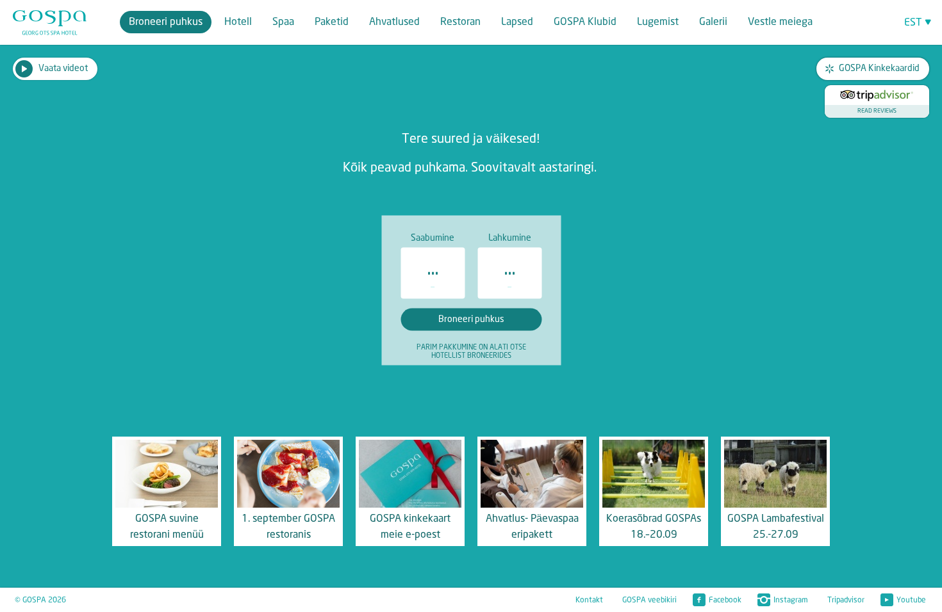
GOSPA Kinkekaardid (879, 68)
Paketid (332, 22)
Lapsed (517, 22)
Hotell (238, 22)
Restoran (460, 22)
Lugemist (658, 22)
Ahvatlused (394, 22)
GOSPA (50, 22)
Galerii (713, 22)
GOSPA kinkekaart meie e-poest (410, 527)
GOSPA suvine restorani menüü (167, 527)
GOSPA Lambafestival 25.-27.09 (775, 527)
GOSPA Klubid (585, 22)
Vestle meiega (780, 22)
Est (912, 23)
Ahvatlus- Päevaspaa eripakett (532, 527)
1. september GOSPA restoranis (288, 527)
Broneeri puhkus (165, 22)
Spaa (283, 22)
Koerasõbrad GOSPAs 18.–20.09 (653, 527)
